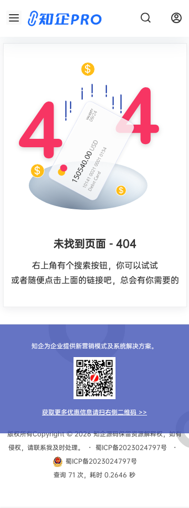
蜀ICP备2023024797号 (131, 447)
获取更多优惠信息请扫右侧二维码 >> (94, 412)
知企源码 (105, 433)
